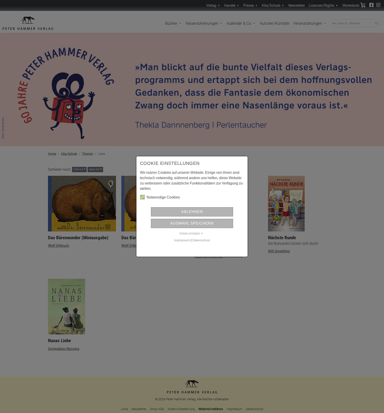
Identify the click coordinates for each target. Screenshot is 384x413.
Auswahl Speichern (192, 223)
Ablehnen (192, 212)
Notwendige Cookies (163, 197)
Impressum (182, 240)
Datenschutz (201, 240)
